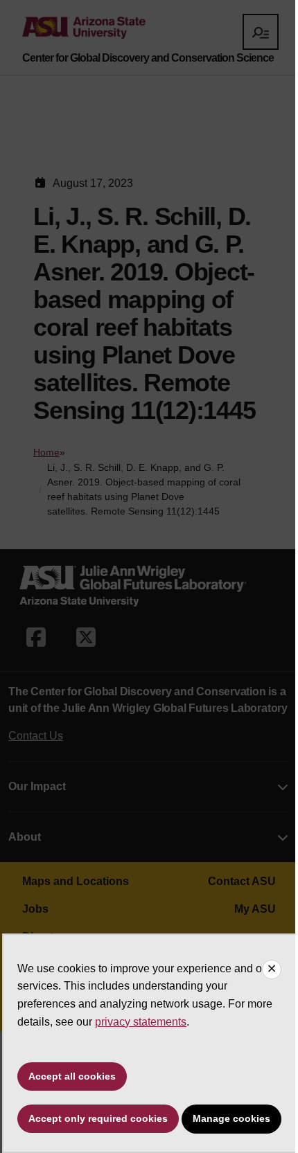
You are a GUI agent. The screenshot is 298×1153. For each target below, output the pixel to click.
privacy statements (140, 1022)
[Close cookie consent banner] (271, 969)
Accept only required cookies (98, 1118)
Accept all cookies (72, 1076)
